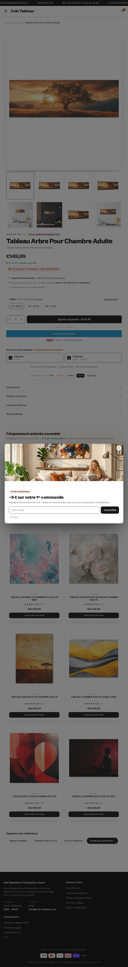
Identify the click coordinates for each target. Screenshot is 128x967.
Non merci (14, 517)
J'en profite (110, 510)
